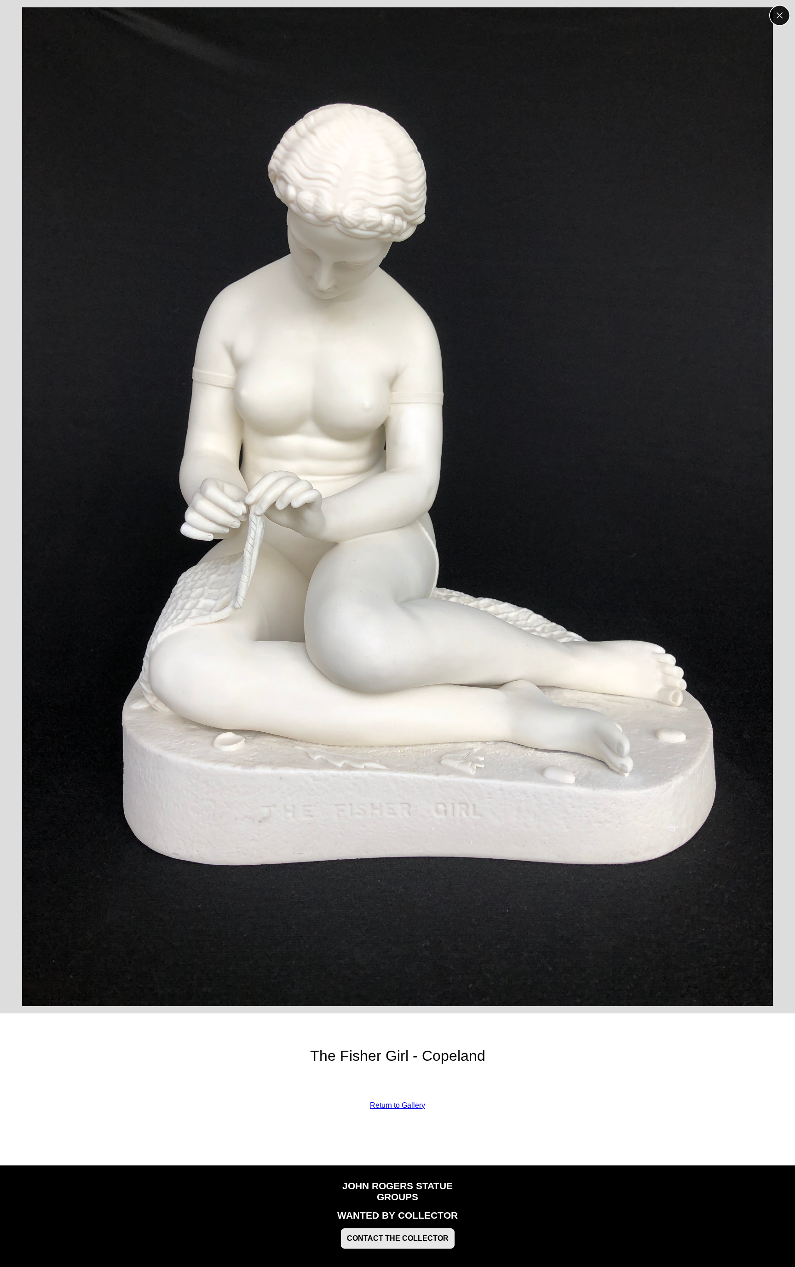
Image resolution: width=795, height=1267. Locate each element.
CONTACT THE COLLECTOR (398, 1238)
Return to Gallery (397, 1105)
